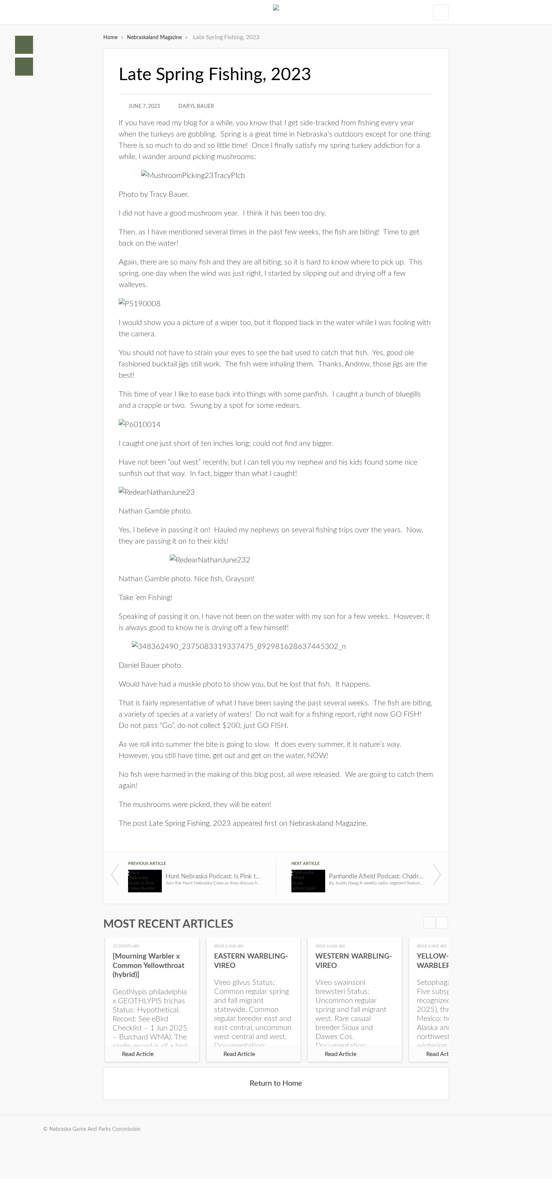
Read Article (138, 1054)
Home (24, 45)
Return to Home (276, 1083)
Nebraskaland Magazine (155, 37)
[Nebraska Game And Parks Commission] (276, 12)
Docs (24, 67)
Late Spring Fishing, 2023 (190, 823)
